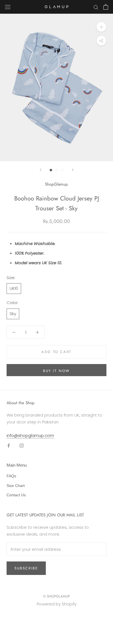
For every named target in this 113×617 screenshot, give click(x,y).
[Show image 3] (62, 170)
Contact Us (16, 495)
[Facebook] (9, 445)
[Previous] (40, 170)
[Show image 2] (56, 170)
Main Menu (17, 465)
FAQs (11, 476)
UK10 (14, 288)
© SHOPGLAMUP (56, 596)
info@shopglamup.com (30, 435)
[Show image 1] (51, 170)
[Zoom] (101, 27)
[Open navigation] (7, 7)
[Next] (73, 170)
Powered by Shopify (57, 604)
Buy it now (56, 370)
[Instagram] (21, 445)
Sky (13, 313)
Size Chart (16, 485)
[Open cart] (105, 7)
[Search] (96, 6)
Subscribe (26, 568)
